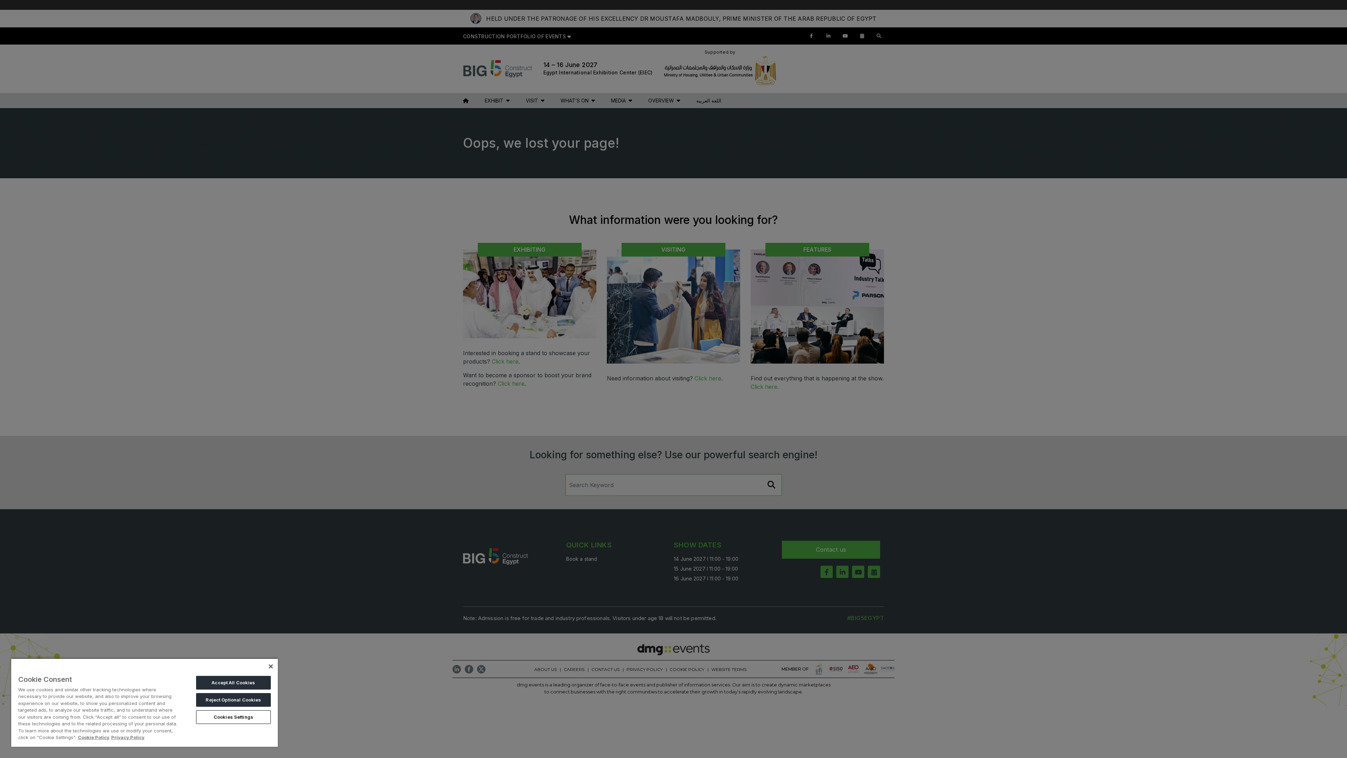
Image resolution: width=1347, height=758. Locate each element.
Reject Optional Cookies (233, 700)
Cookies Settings (233, 717)
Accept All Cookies (233, 682)
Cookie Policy (93, 737)
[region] (144, 702)
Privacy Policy (128, 737)
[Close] (271, 666)
